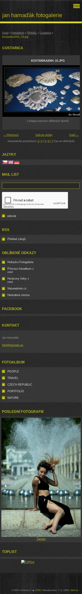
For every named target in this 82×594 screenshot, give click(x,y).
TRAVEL (32, 32)
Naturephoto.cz (17, 288)
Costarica (45, 32)
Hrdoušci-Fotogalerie (20, 262)
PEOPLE (13, 371)
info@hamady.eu (12, 345)
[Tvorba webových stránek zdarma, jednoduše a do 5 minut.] (33, 590)
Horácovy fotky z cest (18, 280)
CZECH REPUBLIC (19, 384)
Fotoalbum (17, 32)
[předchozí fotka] (9, 91)
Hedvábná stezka (18, 295)
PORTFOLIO (15, 391)
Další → (74, 135)
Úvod (5, 32)
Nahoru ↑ (75, 590)
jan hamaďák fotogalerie (32, 15)
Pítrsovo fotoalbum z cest (20, 270)
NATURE (13, 397)
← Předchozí (11, 135)
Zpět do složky (43, 135)
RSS (38, 590)
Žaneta (41, 539)
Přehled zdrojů (16, 239)
